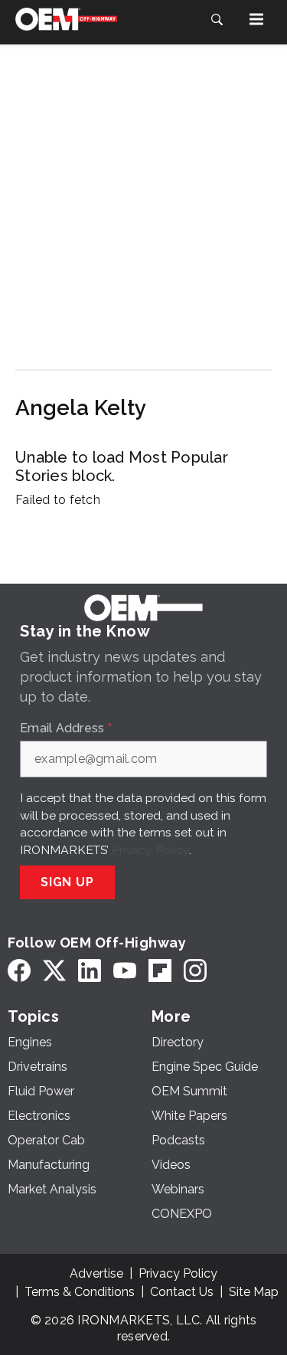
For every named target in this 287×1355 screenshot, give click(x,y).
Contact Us (182, 1292)
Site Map (254, 1292)
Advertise (96, 1273)
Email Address (66, 728)
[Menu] (256, 19)
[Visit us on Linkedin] (89, 971)
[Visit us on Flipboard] (159, 971)
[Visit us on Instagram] (195, 971)
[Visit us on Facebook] (19, 971)
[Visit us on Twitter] (54, 971)
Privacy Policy (150, 850)
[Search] (216, 19)
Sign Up (67, 882)
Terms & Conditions (79, 1292)
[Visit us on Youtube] (124, 971)
